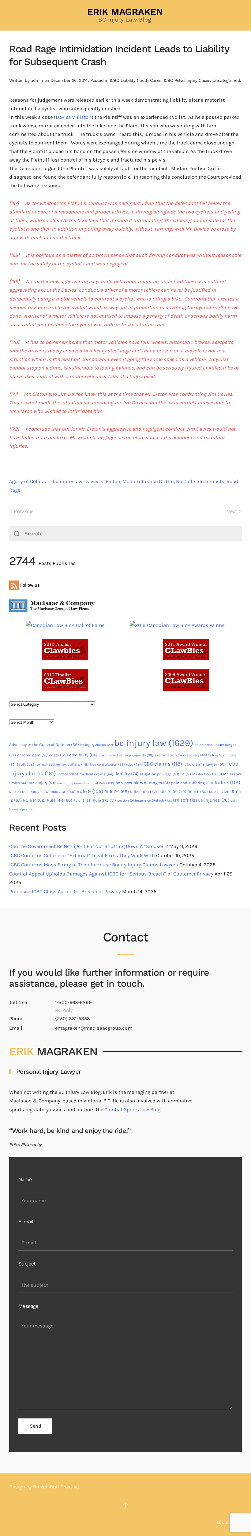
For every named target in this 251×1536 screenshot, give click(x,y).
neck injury (42, 783)
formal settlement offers (62, 764)
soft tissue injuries (204, 800)
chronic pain (32, 755)
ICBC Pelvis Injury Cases (187, 80)
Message (28, 1306)
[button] (125, 1505)
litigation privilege (159, 774)
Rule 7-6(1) (63, 792)
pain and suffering (192, 783)
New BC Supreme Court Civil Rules (85, 783)
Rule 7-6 (40, 792)
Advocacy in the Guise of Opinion (44, 744)
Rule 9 (90, 791)
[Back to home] (125, 15)
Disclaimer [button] (229, 1522)
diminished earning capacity (126, 755)
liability (126, 774)
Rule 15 (82, 801)
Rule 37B (104, 800)
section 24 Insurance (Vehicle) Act (148, 800)
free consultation (107, 764)
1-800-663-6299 (73, 1002)
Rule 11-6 (219, 792)
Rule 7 (227, 782)
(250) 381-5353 (72, 1018)
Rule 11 (198, 791)
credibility (83, 755)
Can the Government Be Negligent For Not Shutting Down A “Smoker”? (88, 846)
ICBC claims (162, 764)
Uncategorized (226, 80)
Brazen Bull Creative (56, 1487)
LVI (185, 774)
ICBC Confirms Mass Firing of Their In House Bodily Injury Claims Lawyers (93, 865)
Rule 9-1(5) (143, 791)
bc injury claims (96, 745)
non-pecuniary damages (142, 782)
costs (58, 755)
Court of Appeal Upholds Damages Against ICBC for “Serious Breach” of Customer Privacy (111, 874)
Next (231, 511)
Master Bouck (207, 774)
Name (25, 1179)
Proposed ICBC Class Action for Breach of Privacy (65, 891)
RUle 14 (34, 800)
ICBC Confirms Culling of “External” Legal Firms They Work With (82, 855)
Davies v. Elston (74, 117)
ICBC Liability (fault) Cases (135, 80)
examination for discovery (181, 755)
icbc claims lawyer (204, 764)
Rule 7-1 (18, 792)
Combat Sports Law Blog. (132, 1109)
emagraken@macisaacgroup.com (93, 1028)
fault (25, 764)
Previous (23, 511)
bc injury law (67, 481)
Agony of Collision (30, 481)
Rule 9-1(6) (172, 791)
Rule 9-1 (116, 791)
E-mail (25, 1222)
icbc (133, 764)
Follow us (29, 585)
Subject (27, 1264)
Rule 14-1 (59, 800)
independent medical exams (85, 774)
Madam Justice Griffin (148, 481)
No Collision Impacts (200, 481)
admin (37, 80)
